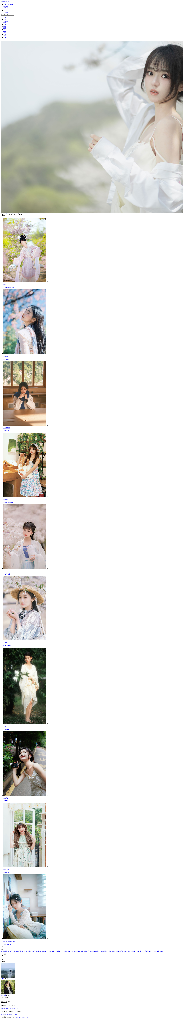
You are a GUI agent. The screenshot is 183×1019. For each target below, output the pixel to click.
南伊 (11, 944)
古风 (4, 22)
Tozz (12, 430)
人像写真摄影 (142, 951)
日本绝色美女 (154, 951)
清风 (4, 726)
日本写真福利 (101, 951)
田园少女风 (6, 869)
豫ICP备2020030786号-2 (22, 1017)
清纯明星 (36, 951)
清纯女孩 (15, 1008)
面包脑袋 (5, 499)
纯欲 (4, 31)
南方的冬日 (6, 356)
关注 (4, 19)
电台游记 (5, 798)
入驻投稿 (5, 6)
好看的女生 (148, 951)
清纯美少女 (24, 951)
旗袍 (4, 32)
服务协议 (3, 1014)
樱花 (7, 1008)
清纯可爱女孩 (55, 951)
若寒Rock (3, 978)
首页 (4, 17)
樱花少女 (8, 951)
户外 (12, 951)
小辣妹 (15, 951)
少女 (2, 1008)
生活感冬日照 (6, 428)
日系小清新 (3, 951)
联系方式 (17, 1014)
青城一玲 (5, 287)
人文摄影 (124, 951)
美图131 (67, 951)
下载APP (5, 12)
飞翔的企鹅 (10, 502)
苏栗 (8, 359)
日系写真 (71, 951)
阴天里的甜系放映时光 (9, 941)
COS (4, 35)
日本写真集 (62, 951)
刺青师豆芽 (3, 995)
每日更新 (5, 21)
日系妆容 (80, 951)
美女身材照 (108, 951)
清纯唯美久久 (85, 951)
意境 (4, 24)
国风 (4, 28)
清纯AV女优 (130, 951)
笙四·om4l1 (11, 287)
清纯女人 (91, 951)
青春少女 (19, 951)
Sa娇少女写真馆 (7, 645)
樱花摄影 (120, 951)
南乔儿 (5, 502)
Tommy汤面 (6, 944)
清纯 (4, 1008)
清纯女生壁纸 (114, 951)
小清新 (5, 26)
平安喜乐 (8, 729)
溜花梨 (5, 359)
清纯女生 (10, 1008)
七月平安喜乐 (6, 430)
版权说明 (12, 1014)
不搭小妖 (8, 801)
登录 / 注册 (6, 7)
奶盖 (9, 574)
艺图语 (7, 1)
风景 (4, 34)
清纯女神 (75, 951)
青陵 (4, 729)
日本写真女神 (48, 951)
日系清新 (96, 951)
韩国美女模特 (30, 951)
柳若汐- (5, 574)
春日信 (5, 642)
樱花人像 (160, 951)
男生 (4, 37)
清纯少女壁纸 (41, 951)
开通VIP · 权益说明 (8, 4)
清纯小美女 (136, 951)
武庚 (4, 801)
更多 (4, 39)
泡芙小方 (8, 872)
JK (4, 29)
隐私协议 (7, 1014)
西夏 (4, 872)
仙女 (4, 284)
